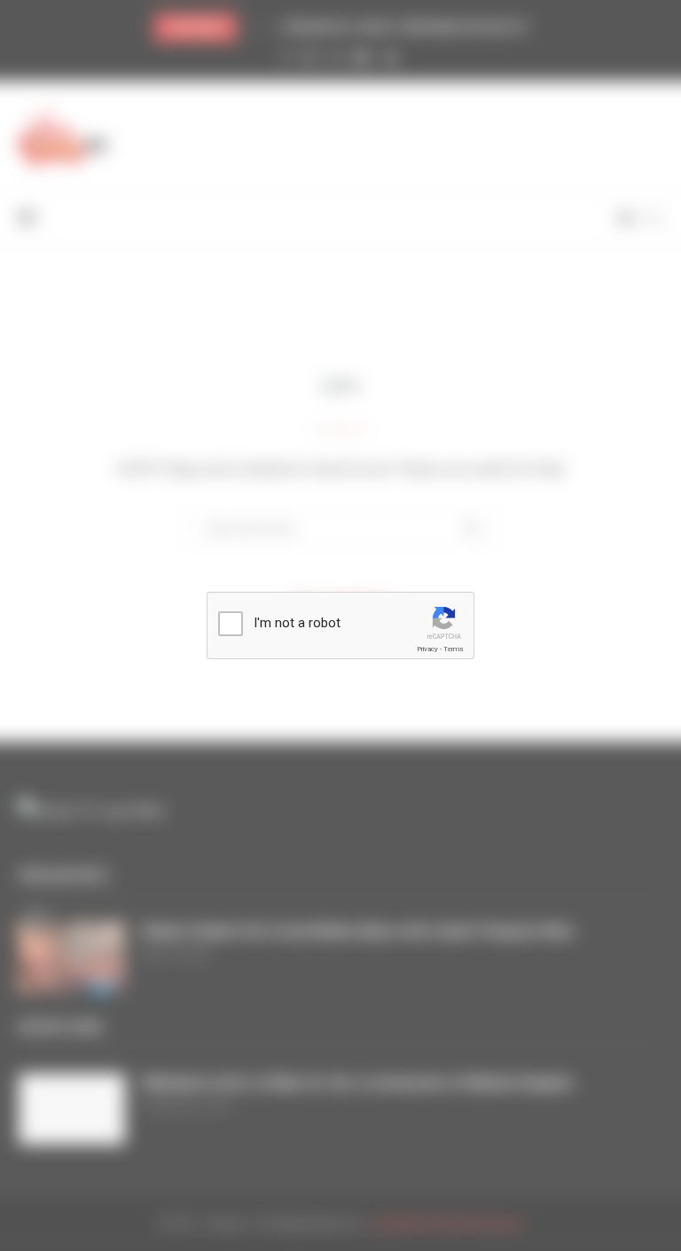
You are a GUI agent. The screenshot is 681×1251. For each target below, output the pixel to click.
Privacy (427, 649)
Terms (453, 649)
